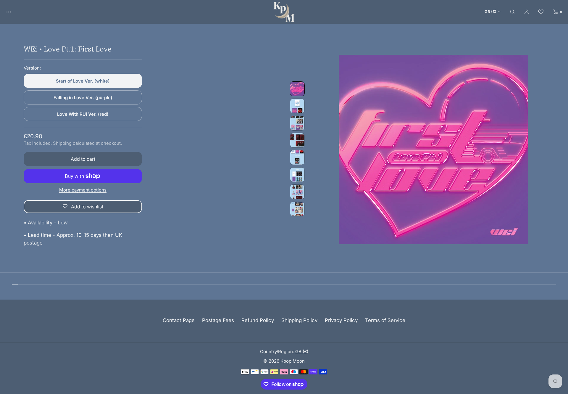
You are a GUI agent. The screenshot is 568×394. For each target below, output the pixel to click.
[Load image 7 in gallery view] (297, 191)
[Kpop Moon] (284, 11)
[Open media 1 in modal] (433, 149)
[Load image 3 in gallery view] (297, 123)
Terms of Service (385, 320)
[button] (512, 11)
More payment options (82, 190)
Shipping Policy (299, 320)
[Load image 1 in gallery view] (297, 88)
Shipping (62, 143)
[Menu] (13, 11)
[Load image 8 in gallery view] (297, 209)
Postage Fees (218, 320)
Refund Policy (257, 320)
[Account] (526, 11)
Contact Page (179, 320)
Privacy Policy (341, 320)
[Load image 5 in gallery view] (297, 157)
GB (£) (490, 11)
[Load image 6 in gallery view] (297, 174)
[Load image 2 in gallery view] (297, 106)
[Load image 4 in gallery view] (297, 140)
